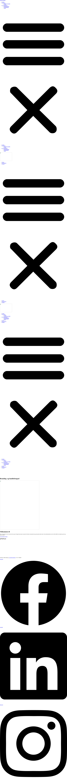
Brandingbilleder (6, 6)
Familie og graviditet (7, 316)
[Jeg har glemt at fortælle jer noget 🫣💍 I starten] (16, 548)
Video (5, 8)
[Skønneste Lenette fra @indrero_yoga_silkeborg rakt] (50, 546)
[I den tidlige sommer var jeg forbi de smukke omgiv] (28, 543)
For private (3, 145)
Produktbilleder (6, 7)
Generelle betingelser (12, 557)
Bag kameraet (4, 163)
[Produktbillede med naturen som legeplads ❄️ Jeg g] (5, 546)
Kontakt (3, 302)
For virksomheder (4, 5)
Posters (3, 162)
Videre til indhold (2, 0)
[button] (33, 77)
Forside (3, 313)
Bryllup (5, 4)
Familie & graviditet (7, 3)
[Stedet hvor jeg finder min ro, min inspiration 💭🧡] (61, 543)
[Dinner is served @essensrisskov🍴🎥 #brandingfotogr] (39, 543)
